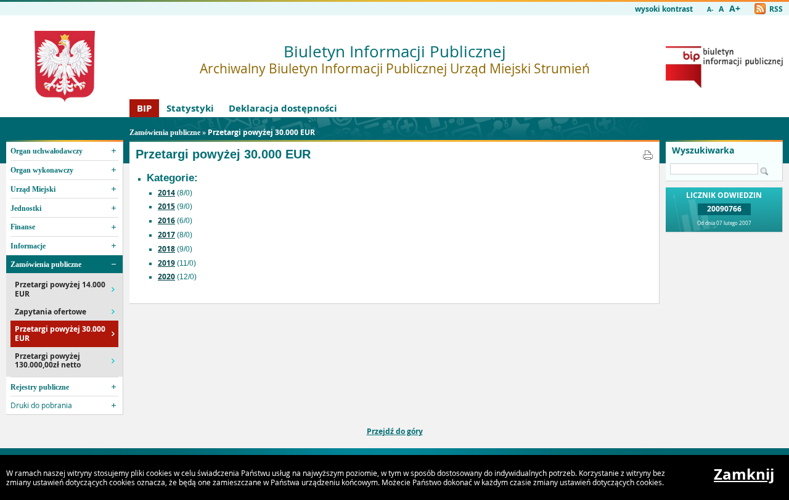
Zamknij (744, 474)
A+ (734, 8)
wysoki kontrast (664, 9)
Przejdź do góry (395, 431)
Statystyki (190, 108)
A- (710, 10)
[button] (64, 151)
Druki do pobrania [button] (41, 405)
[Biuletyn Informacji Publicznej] (724, 85)
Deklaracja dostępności (283, 108)
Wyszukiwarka (703, 150)
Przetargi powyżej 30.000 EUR (261, 132)
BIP (144, 108)
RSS (775, 9)
